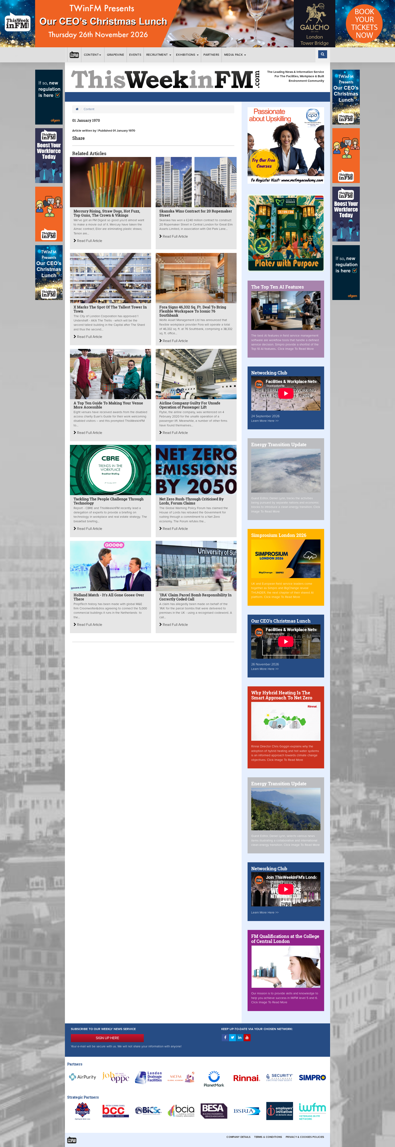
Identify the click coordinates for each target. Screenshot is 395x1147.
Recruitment (157, 55)
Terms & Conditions (268, 1137)
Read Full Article (89, 241)
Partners (211, 55)
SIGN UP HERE (107, 1038)
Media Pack (234, 55)
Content (91, 55)
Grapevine (115, 55)
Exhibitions (186, 55)
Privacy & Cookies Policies (305, 1137)
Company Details (239, 1137)
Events (135, 55)
